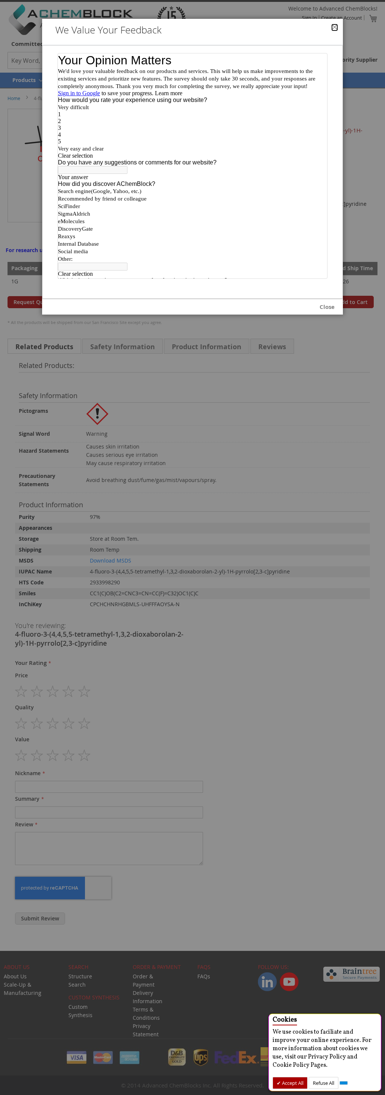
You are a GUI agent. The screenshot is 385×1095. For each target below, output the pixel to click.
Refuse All (323, 1083)
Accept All (292, 1083)
